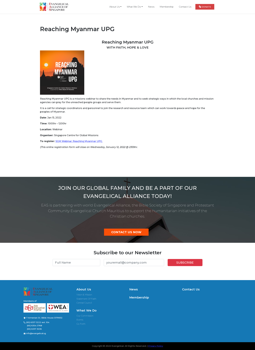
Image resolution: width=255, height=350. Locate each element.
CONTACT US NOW (126, 232)
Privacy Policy (155, 346)
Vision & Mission (84, 294)
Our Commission (84, 315)
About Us (83, 289)
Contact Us (191, 289)
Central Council (84, 302)
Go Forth (80, 323)
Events (79, 319)
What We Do (86, 310)
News (133, 289)
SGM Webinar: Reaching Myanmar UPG (79, 141)
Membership (139, 297)
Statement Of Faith (86, 298)
